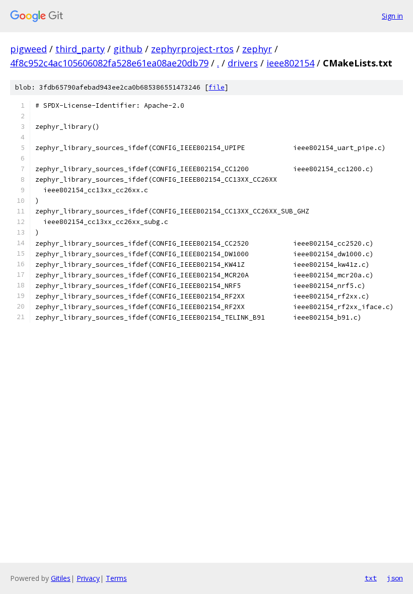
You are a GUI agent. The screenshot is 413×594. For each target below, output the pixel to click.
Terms (116, 578)
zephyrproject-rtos (192, 49)
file (217, 87)
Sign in (392, 16)
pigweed (28, 49)
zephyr (257, 49)
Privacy (88, 578)
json (395, 577)
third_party (80, 49)
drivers (243, 63)
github (128, 49)
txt (371, 577)
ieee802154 (290, 63)
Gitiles (61, 578)
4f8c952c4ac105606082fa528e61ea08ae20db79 (109, 63)
